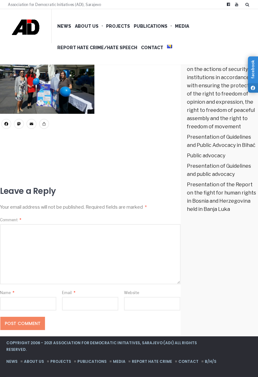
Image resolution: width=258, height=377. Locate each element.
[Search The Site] (248, 4)
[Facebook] (228, 4)
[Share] (44, 124)
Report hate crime (152, 361)
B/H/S (210, 361)
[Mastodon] (19, 124)
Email (69, 292)
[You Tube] (236, 4)
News (64, 26)
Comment (10, 220)
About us (86, 26)
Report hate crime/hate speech (97, 47)
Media (182, 26)
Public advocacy (206, 156)
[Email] (31, 124)
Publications (150, 26)
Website (131, 292)
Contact (152, 47)
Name (7, 292)
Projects (118, 26)
